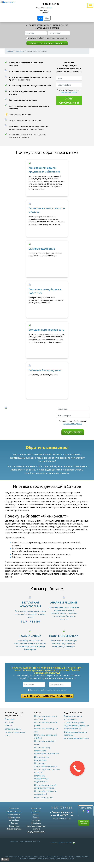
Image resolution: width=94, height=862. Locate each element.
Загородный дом (13, 729)
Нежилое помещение (15, 732)
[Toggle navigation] (90, 5)
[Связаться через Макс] (88, 811)
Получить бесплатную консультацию (47, 695)
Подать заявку (73, 432)
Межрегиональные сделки (76, 738)
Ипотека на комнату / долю (44, 742)
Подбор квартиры (13, 829)
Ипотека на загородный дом (46, 730)
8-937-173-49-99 (61, 807)
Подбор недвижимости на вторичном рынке (76, 727)
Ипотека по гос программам (41, 758)
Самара (49, 7)
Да (40, 18)
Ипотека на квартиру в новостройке (45, 717)
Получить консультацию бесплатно (47, 43)
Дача (7, 735)
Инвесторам (36, 808)
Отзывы (36, 817)
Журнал (36, 814)
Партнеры (36, 811)
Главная (10, 51)
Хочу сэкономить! (69, 100)
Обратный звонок (83, 822)
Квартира (9, 719)
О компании (14, 808)
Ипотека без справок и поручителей (45, 793)
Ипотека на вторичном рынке (45, 724)
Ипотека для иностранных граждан (47, 771)
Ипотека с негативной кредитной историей (45, 786)
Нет (47, 18)
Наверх (4, 859)
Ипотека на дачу (42, 747)
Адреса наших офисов (62, 818)
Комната (9, 725)
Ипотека (19, 51)
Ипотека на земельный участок (45, 736)
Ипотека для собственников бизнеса (45, 765)
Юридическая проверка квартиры (75, 733)
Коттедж (9, 722)
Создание (54, 843)
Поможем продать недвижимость (73, 717)
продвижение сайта (65, 843)
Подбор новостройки (74, 722)
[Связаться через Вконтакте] (84, 811)
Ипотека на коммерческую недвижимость (41, 778)
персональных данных (59, 38)
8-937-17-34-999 (51, 4)
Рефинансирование (43, 797)
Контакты (36, 820)
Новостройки (14, 826)
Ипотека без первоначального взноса (46, 752)
